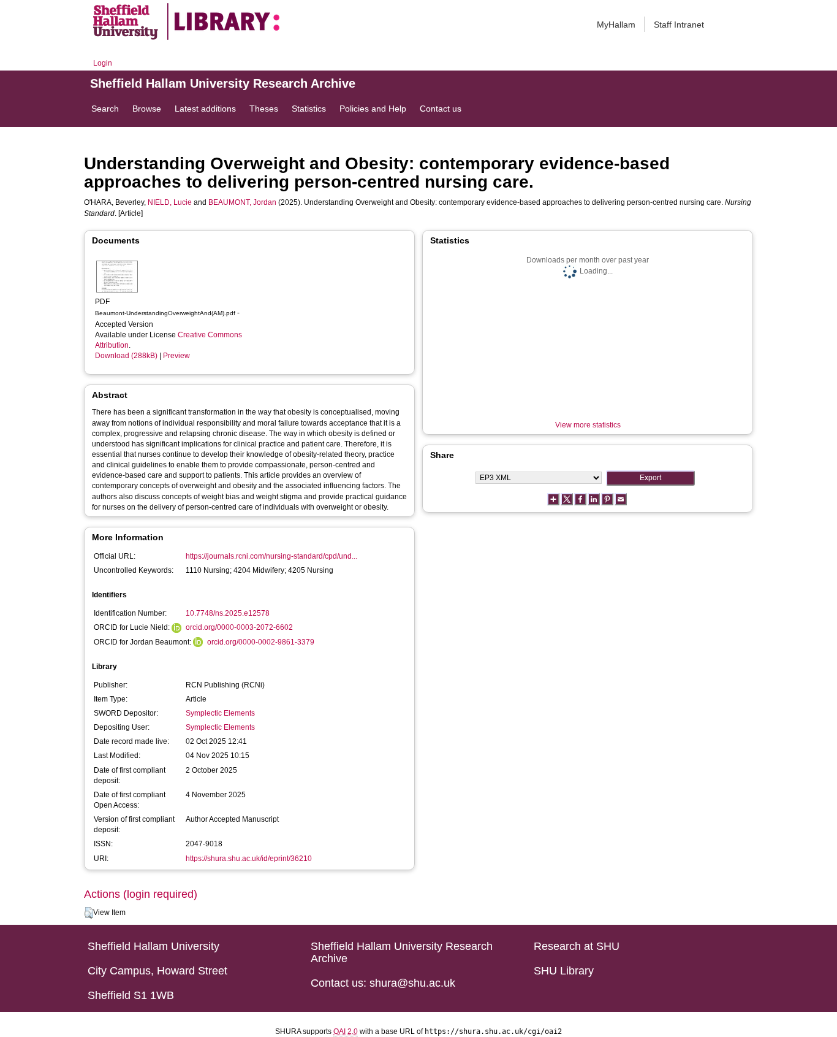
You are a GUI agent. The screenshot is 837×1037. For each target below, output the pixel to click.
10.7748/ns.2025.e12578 (228, 613)
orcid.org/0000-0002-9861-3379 (260, 642)
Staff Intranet (679, 24)
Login (102, 63)
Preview (176, 355)
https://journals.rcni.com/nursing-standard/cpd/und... (271, 556)
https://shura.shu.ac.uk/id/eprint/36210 (249, 858)
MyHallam (616, 24)
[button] (88, 913)
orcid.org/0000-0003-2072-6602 (239, 627)
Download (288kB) (126, 355)
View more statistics (588, 425)
